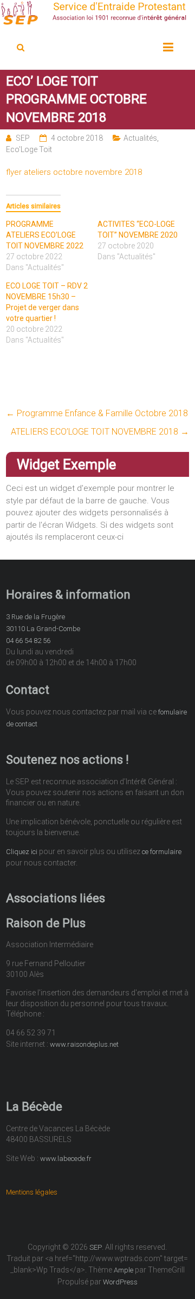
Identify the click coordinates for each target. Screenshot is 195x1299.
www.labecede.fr (66, 1158)
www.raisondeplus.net (84, 1044)
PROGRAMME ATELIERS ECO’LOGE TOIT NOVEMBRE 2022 (44, 235)
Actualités (140, 138)
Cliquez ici (21, 852)
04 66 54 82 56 (28, 641)
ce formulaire (161, 852)
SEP (23, 138)
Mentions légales (31, 1192)
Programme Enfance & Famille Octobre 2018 (97, 413)
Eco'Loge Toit (29, 149)
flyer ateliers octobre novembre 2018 (74, 172)
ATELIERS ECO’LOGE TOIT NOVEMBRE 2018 (100, 432)
